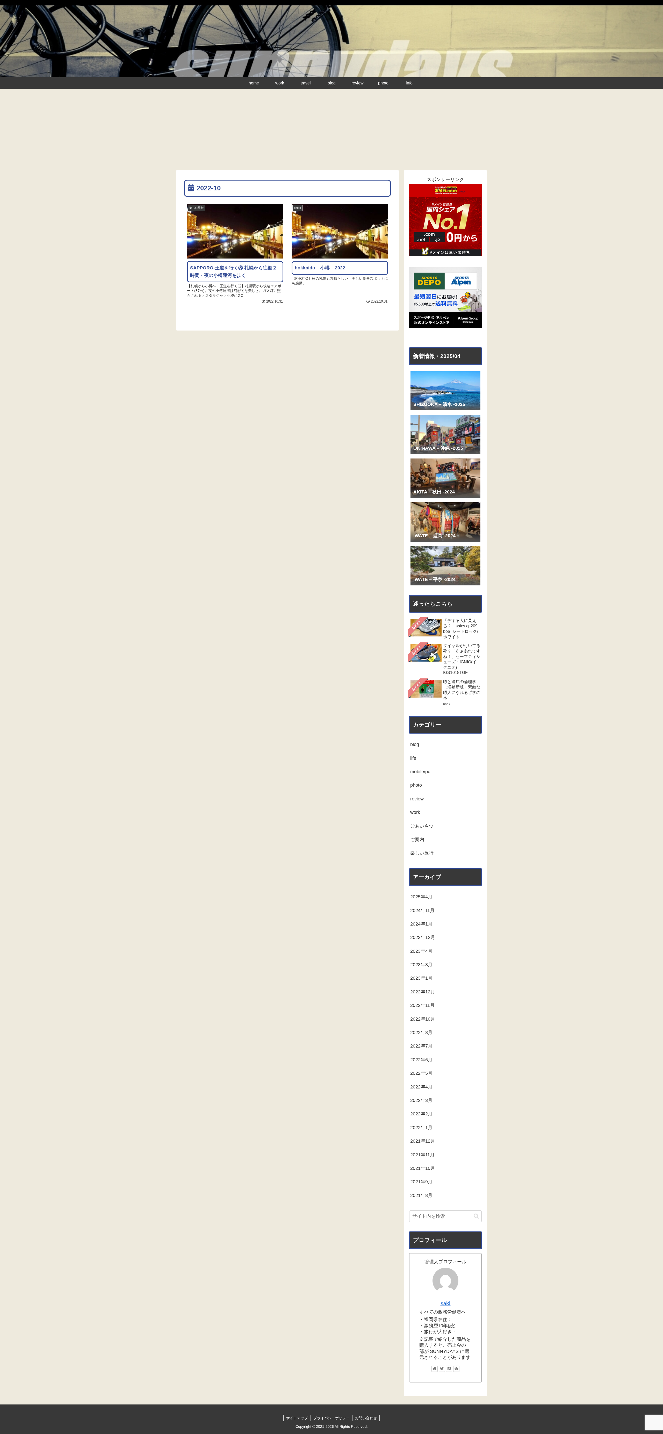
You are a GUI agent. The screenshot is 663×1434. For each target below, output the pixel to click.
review (417, 798)
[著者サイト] (434, 1369)
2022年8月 (421, 1032)
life (413, 758)
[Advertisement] (331, 131)
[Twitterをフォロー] (442, 1369)
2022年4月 (421, 1086)
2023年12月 (422, 937)
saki (446, 1303)
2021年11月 (422, 1154)
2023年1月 (421, 978)
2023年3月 (421, 964)
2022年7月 (421, 1046)
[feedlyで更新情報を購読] (456, 1369)
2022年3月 (421, 1100)
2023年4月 (421, 951)
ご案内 (417, 839)
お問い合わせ (366, 1418)
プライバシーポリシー (331, 1418)
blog (414, 744)
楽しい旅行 (422, 853)
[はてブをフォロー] (449, 1369)
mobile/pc (420, 771)
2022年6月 (421, 1059)
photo (416, 785)
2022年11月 (422, 1005)
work (415, 812)
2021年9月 (421, 1181)
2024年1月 (421, 924)
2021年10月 (422, 1168)
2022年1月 (421, 1127)
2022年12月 (422, 991)
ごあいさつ (422, 826)
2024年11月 (422, 910)
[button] (476, 1216)
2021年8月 (421, 1195)
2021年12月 (422, 1141)
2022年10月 (422, 1019)
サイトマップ (297, 1418)
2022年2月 (421, 1113)
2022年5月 (421, 1073)
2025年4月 (421, 896)
